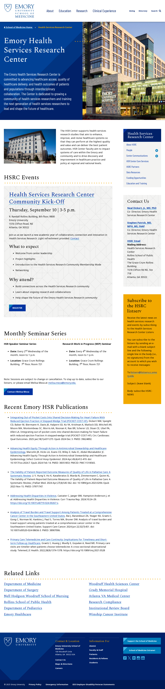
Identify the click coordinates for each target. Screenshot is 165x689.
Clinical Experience (104, 10)
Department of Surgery (21, 590)
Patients (93, 654)
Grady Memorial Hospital (108, 590)
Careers (59, 668)
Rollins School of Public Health (27, 602)
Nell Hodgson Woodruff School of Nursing (36, 596)
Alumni (92, 646)
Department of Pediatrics (23, 608)
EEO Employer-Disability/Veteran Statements (94, 684)
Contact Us (60, 660)
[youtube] (143, 659)
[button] (17, 308)
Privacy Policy (35, 684)
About (50, 10)
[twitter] (130, 659)
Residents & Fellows (98, 658)
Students (93, 662)
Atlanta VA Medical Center (109, 596)
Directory (143, 11)
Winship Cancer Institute (108, 614)
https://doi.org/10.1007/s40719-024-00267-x (34, 502)
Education (65, 10)
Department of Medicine (22, 583)
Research (82, 10)
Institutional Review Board (109, 608)
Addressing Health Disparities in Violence (33, 495)
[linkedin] (134, 659)
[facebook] (125, 659)
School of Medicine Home (19, 27)
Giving (132, 11)
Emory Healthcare (17, 614)
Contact (74, 238)
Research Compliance (105, 602)
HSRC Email (133, 241)
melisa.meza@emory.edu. (62, 382)
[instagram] (139, 659)
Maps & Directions (63, 664)
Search (154, 11)
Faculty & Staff (96, 650)
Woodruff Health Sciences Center (114, 583)
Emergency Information (57, 684)
